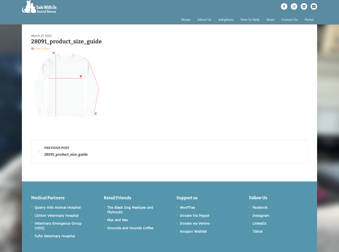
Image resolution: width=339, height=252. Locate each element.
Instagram (261, 215)
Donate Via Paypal (194, 215)
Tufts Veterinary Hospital (55, 236)
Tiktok (258, 231)
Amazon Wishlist (193, 231)
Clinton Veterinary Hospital (57, 215)
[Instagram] (294, 6)
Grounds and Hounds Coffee (130, 228)
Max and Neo (117, 220)
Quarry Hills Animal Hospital (58, 207)
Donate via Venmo (195, 223)
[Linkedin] (304, 6)
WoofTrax (187, 207)
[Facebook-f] (284, 6)
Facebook (260, 207)
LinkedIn (260, 223)
